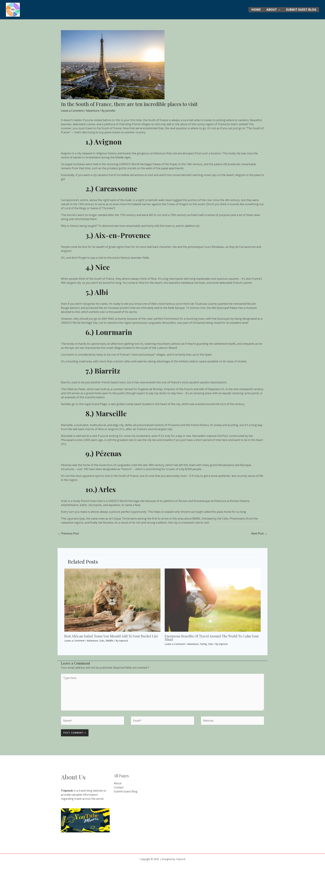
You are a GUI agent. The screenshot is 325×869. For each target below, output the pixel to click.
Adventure (92, 110)
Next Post (259, 533)
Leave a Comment (72, 110)
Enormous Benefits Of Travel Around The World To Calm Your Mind (212, 638)
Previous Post (68, 533)
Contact (119, 787)
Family (203, 644)
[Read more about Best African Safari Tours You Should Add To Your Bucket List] (112, 600)
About (271, 10)
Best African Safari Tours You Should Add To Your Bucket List (111, 636)
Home (256, 10)
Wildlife (109, 640)
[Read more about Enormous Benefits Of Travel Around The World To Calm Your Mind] (213, 600)
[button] (278, 9)
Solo (101, 640)
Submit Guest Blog (301, 10)
